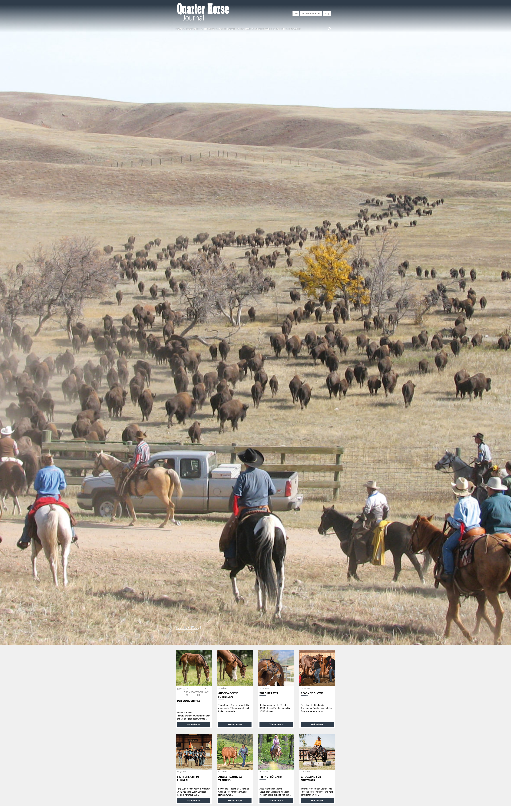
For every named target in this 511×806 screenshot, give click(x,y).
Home (179, 28)
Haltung (245, 28)
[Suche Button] (329, 28)
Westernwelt (263, 28)
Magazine (295, 28)
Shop (326, 13)
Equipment (193, 28)
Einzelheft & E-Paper (311, 13)
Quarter (200, 693)
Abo (296, 13)
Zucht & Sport (227, 28)
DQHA (184, 690)
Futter (280, 28)
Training (209, 28)
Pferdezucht (191, 693)
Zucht (207, 693)
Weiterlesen (193, 724)
